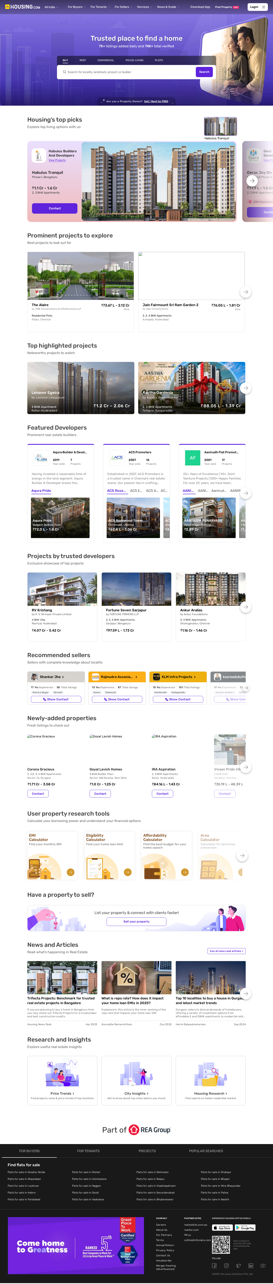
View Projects (57, 160)
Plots (159, 60)
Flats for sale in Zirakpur (216, 1172)
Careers (161, 1224)
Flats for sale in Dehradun (152, 1172)
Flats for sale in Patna (214, 1192)
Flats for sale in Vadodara (88, 1199)
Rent (83, 60)
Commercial (105, 60)
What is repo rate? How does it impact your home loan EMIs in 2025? (133, 1000)
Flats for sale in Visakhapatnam (156, 1185)
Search (204, 72)
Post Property (226, 7)
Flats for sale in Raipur (150, 1178)
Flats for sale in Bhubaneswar (155, 1199)
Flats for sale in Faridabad (24, 1199)
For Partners (164, 1235)
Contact (55, 208)
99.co (187, 1235)
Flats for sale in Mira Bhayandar (221, 1185)
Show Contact (57, 699)
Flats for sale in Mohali (86, 1172)
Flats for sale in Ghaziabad (24, 1178)
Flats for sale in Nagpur (86, 1185)
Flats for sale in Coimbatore (89, 1178)
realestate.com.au (195, 1224)
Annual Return (165, 1245)
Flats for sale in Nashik (215, 1199)
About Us (161, 1229)
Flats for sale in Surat (85, 1192)
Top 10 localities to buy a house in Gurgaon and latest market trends (210, 1000)
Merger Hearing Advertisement (166, 1267)
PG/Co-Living (134, 60)
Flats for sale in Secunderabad (155, 1192)
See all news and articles (226, 951)
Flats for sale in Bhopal (215, 1178)
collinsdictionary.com (197, 1240)
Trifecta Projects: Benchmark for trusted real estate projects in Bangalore (61, 1000)
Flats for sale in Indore (22, 1192)
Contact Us (163, 1255)
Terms (160, 1240)
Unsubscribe (163, 1260)
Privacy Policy (165, 1250)
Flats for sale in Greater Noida (26, 1172)
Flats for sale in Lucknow (23, 1185)
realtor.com (191, 1229)
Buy (65, 60)
